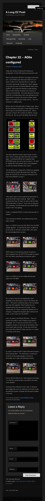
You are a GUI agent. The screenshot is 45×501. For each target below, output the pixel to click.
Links (29, 39)
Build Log (40, 8)
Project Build (23, 398)
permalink (17, 400)
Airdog (31, 398)
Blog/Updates (17, 35)
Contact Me (19, 43)
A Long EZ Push (15, 12)
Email (13, 458)
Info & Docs (22, 39)
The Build (26, 35)
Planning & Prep (11, 39)
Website (12, 469)
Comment (13, 422)
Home (8, 35)
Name (13, 448)
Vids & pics (9, 43)
